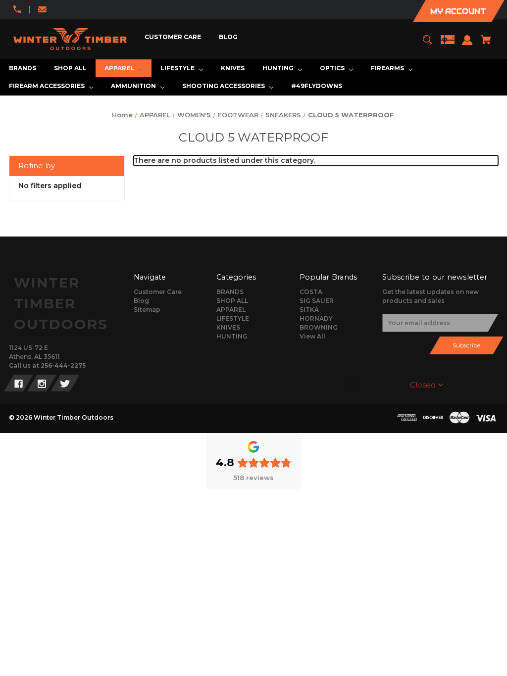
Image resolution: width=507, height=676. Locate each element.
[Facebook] (18, 383)
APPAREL (231, 309)
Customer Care (158, 291)
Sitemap (147, 309)
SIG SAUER (317, 300)
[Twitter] (65, 383)
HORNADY (316, 318)
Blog (141, 300)
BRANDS (230, 291)
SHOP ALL (232, 300)
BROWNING (319, 327)
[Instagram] (42, 383)
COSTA (311, 291)
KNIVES (228, 327)
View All (312, 336)
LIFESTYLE (232, 318)
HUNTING (232, 336)
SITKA (309, 309)
